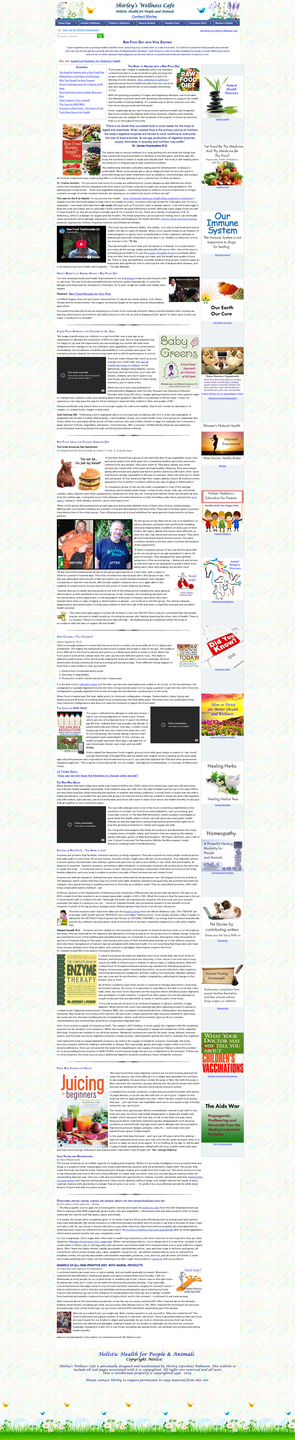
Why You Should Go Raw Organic (77, 80)
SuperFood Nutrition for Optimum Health (95, 61)
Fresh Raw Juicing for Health (74, 112)
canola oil (156, 1258)
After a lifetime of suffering (153, 79)
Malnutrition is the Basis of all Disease (79, 76)
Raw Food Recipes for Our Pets (90, 294)
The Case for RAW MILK (71, 104)
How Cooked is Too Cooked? (74, 100)
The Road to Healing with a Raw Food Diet (81, 72)
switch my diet (150, 1207)
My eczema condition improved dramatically (147, 1229)
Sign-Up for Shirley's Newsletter (81, 30)
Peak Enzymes (132, 911)
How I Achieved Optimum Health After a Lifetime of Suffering (158, 198)
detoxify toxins (88, 684)
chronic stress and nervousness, (179, 219)
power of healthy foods (161, 253)
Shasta (130, 278)
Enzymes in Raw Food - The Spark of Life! (81, 108)
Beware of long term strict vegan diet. (91, 1241)
